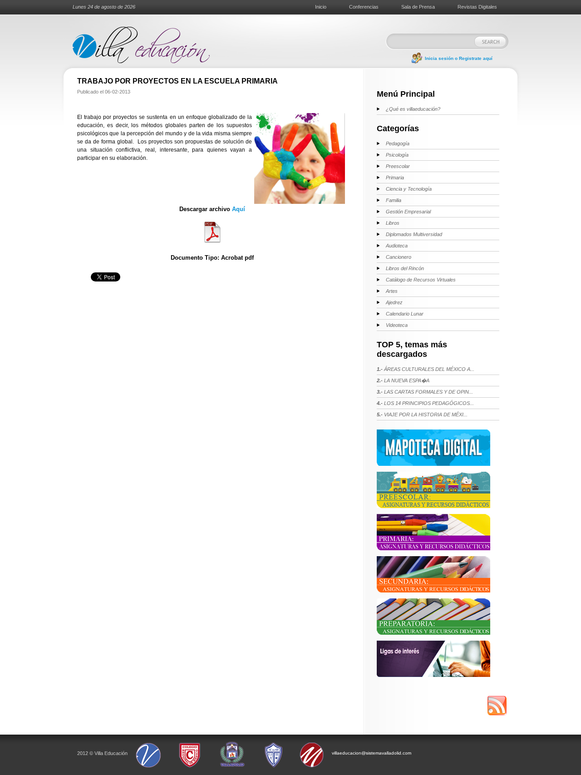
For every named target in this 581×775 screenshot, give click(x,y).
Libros (392, 223)
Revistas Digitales (477, 7)
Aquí (238, 209)
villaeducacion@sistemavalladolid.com (371, 752)
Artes (392, 291)
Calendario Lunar (404, 313)
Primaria (395, 177)
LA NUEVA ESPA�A (403, 380)
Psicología (397, 155)
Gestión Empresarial (408, 211)
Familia (393, 200)
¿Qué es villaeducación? (413, 109)
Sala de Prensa (418, 7)
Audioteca (397, 245)
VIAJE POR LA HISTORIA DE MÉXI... (422, 414)
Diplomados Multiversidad (414, 234)
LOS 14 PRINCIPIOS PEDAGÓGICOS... (425, 403)
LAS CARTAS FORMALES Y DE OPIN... (425, 392)
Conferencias (364, 7)
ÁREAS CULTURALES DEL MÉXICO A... (425, 369)
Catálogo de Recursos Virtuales (421, 279)
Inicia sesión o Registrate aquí (458, 58)
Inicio (320, 7)
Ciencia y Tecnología (409, 189)
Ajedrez (394, 302)
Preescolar (398, 166)
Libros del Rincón (405, 268)
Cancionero (398, 257)
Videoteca (397, 325)
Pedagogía (397, 143)
